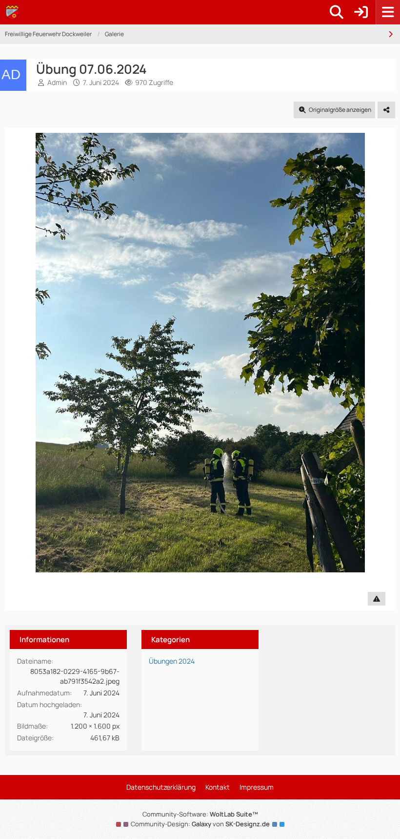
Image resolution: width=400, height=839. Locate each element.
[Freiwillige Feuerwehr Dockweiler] (12, 12)
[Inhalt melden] (376, 599)
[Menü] (388, 12)
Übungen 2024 (172, 661)
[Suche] (336, 12)
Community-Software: (200, 814)
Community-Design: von (200, 823)
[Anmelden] (361, 12)
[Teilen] (386, 110)
